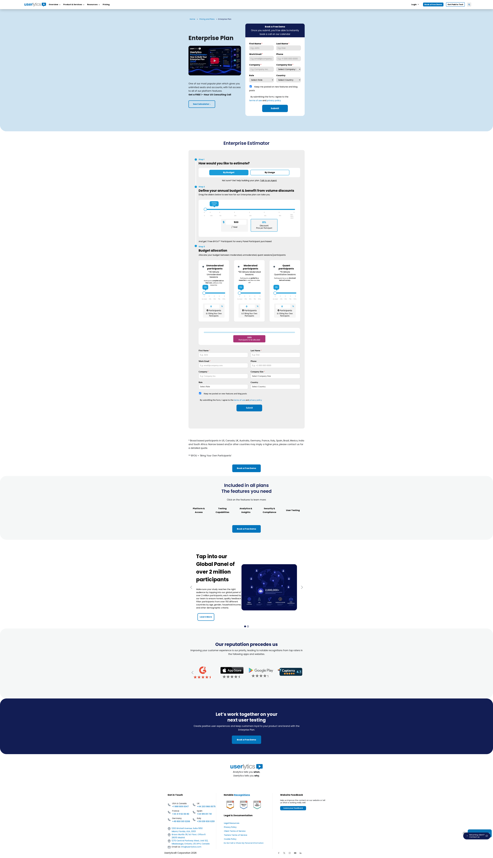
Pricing (106, 4)
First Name (255, 43)
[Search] (469, 4)
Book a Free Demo (433, 4)
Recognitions (242, 794)
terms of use (255, 100)
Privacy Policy (230, 827)
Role (251, 75)
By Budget (228, 172)
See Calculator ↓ (202, 104)
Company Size (284, 65)
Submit (275, 108)
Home (192, 19)
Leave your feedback (293, 808)
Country (280, 75)
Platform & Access (199, 510)
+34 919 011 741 (204, 813)
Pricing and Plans (207, 19)
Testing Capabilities (222, 510)
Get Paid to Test (455, 4)
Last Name (282, 43)
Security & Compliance (269, 510)
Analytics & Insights (246, 510)
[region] (246, 587)
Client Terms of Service (234, 831)
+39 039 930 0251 (206, 821)
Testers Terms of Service (235, 835)
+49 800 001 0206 (181, 821)
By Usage (270, 172)
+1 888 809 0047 (180, 806)
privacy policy (274, 100)
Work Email (256, 54)
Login (414, 4)
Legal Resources (231, 823)
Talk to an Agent (268, 180)
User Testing (293, 510)
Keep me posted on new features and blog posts (273, 88)
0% (205, 287)
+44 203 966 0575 (206, 806)
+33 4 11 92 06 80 (180, 813)
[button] (191, 587)
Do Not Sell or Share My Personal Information (244, 843)
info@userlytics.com (191, 846)
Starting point (214, 204)
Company (255, 65)
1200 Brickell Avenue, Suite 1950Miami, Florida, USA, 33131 (187, 830)
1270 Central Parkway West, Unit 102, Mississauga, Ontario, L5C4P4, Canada (191, 842)
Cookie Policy (230, 839)
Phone (279, 54)
